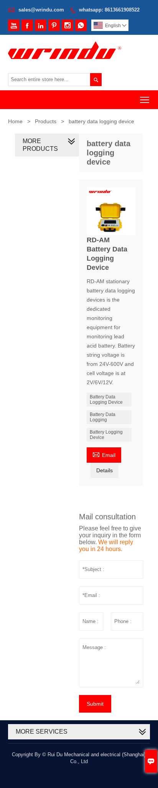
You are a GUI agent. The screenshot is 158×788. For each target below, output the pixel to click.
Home (15, 121)
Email (103, 454)
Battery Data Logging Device (106, 399)
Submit (95, 704)
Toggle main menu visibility (144, 99)
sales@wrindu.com (41, 10)
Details (104, 470)
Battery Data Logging (102, 417)
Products (45, 121)
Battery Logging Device (106, 434)
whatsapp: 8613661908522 (109, 10)
